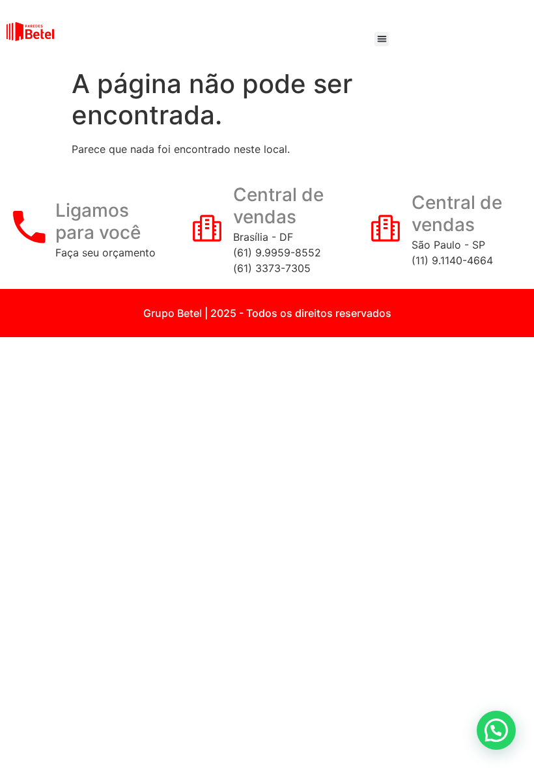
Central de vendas (278, 206)
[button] (381, 39)
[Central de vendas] (207, 227)
